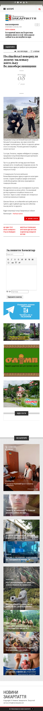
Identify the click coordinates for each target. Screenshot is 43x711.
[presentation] (8, 259)
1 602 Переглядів (22, 51)
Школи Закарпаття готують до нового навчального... (22, 536)
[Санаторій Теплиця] (21, 394)
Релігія (8, 644)
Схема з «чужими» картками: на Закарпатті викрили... (21, 558)
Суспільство (9, 481)
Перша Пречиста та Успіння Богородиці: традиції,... (20, 648)
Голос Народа (9, 507)
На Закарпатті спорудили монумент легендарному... (20, 605)
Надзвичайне (18, 214)
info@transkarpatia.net (16, 703)
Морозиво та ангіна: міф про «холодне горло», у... (20, 670)
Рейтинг (36, 51)
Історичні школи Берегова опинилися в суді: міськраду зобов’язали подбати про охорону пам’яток (20, 36)
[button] (8, 259)
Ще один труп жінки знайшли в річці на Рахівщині (9, 230)
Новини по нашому (11, 601)
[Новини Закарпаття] (21, 17)
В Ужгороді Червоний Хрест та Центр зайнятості (19, 484)
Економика (9, 532)
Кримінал (8, 554)
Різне (7, 666)
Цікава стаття (33, 218)
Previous (36, 25)
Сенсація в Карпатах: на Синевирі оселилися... (18, 627)
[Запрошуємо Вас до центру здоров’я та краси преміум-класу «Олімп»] (21, 360)
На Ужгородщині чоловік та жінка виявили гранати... (20, 583)
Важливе (8, 623)
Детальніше (31, 489)
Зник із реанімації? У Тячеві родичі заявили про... (20, 511)
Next (38, 25)
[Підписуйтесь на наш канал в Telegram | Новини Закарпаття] (21, 311)
